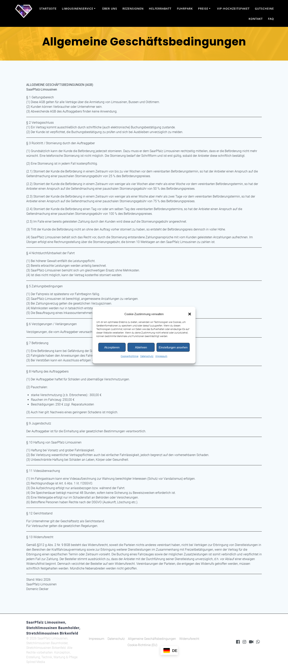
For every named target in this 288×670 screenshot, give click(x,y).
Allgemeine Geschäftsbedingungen (152, 639)
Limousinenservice (77, 8)
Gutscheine (264, 8)
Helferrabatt (160, 8)
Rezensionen (133, 8)
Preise (203, 8)
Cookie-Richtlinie (129, 356)
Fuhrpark (185, 8)
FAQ (271, 19)
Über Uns (109, 8)
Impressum (161, 356)
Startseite (48, 8)
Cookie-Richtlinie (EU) (142, 645)
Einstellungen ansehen (173, 347)
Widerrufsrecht (189, 639)
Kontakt (256, 19)
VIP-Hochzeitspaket (233, 8)
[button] (190, 314)
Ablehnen (141, 347)
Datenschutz (146, 356)
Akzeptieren (112, 347)
